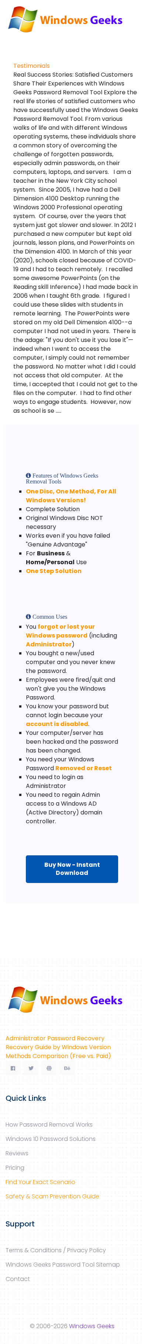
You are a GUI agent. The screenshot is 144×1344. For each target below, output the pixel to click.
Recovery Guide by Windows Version (58, 1047)
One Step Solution (54, 571)
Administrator (49, 644)
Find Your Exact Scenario (40, 1182)
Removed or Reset (83, 768)
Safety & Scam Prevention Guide (52, 1196)
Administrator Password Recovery (55, 1038)
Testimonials (31, 66)
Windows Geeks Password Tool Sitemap (63, 1264)
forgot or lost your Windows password (60, 631)
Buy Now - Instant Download (72, 868)
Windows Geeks (91, 1326)
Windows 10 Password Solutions (51, 1139)
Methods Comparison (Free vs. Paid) (58, 1056)
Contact (18, 1279)
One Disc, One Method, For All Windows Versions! (71, 496)
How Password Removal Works (49, 1124)
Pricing (15, 1167)
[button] (8, 42)
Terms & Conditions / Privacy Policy (56, 1250)
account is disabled (57, 724)
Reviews (17, 1153)
